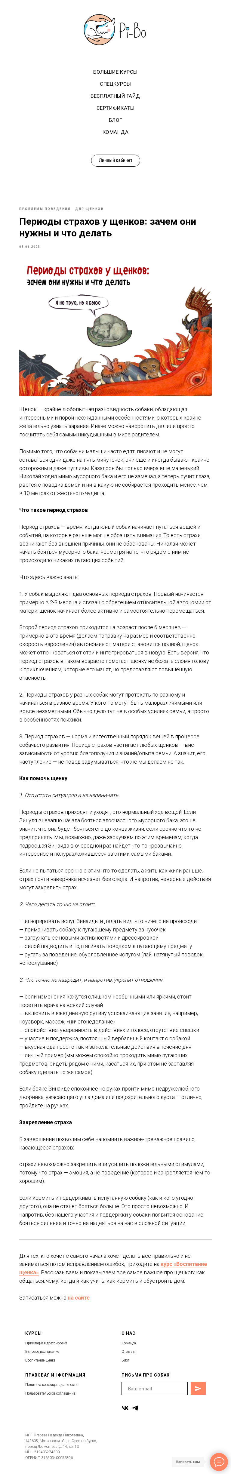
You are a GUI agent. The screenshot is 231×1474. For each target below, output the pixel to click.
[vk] (125, 1408)
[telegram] (135, 1408)
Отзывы (128, 1351)
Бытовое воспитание (42, 1351)
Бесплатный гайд (115, 96)
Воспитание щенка (40, 1360)
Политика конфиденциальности (51, 1385)
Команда (116, 132)
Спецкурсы (115, 84)
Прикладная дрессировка (46, 1343)
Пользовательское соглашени (49, 1393)
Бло (125, 1360)
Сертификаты (116, 108)
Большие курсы (115, 72)
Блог (115, 120)
